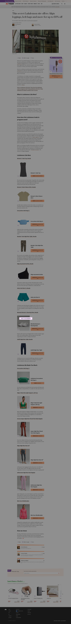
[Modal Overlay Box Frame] (35, 312)
